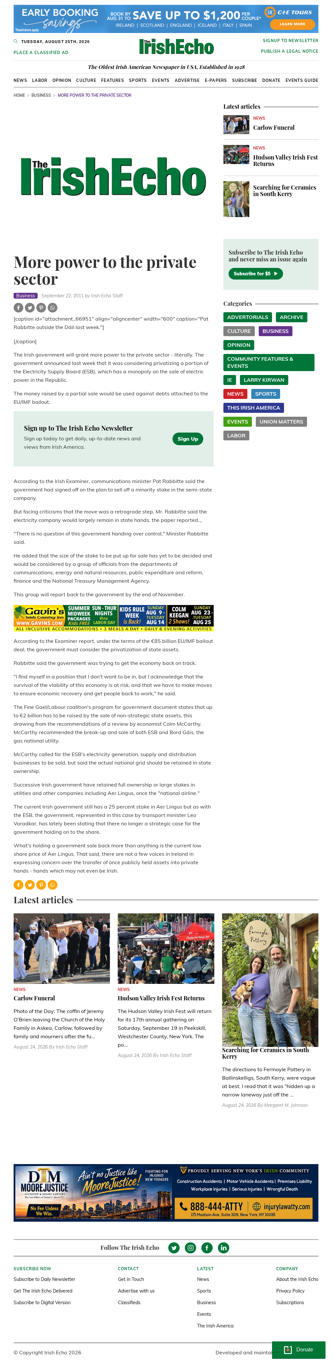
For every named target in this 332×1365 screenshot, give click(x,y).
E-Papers (216, 80)
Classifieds (129, 1302)
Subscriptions (290, 1302)
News (20, 80)
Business (41, 95)
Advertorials (247, 317)
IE (229, 380)
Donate (271, 80)
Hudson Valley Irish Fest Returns (285, 160)
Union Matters (281, 421)
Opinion (62, 80)
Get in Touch (131, 1279)
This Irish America (253, 407)
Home (19, 95)
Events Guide (302, 80)
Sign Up (188, 438)
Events (161, 80)
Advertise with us (136, 1291)
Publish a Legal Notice (289, 51)
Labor (39, 80)
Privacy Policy (290, 1291)
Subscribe (244, 80)
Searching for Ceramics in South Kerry (284, 190)
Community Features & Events (260, 362)
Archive (291, 317)
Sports (138, 80)
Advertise (187, 80)
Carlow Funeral (274, 127)
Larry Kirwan (264, 380)
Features (112, 80)
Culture (86, 80)
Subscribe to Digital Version (42, 1302)
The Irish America (215, 1326)
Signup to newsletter (290, 40)
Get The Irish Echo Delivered (43, 1291)
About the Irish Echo (297, 1279)
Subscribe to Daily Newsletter (44, 1279)
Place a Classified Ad (41, 52)
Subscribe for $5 (252, 274)
